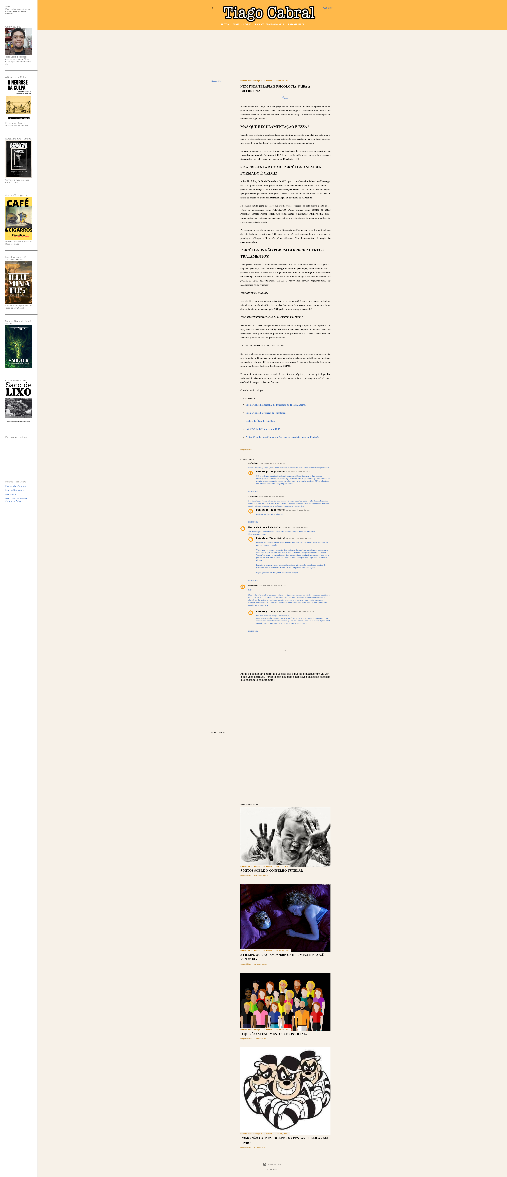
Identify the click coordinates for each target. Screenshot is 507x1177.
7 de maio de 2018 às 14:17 (298, 472)
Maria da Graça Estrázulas (264, 527)
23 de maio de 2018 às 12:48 (271, 497)
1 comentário (259, 1148)
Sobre (236, 24)
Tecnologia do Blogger (274, 1164)
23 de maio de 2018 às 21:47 (298, 510)
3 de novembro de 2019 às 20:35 (300, 612)
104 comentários (261, 875)
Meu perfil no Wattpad (15, 490)
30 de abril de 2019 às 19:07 (299, 538)
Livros (247, 24)
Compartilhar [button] (216, 81)
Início (225, 24)
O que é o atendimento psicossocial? (273, 1033)
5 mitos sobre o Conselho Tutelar (271, 870)
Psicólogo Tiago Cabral (270, 472)
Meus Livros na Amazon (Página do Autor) (16, 500)
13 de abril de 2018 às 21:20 (272, 464)
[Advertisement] (272, 54)
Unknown (253, 586)
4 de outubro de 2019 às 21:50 (272, 586)
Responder (253, 491)
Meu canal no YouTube (15, 486)
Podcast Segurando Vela (269, 24)
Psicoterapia (296, 24)
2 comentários (260, 1039)
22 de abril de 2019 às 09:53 (295, 527)
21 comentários (260, 964)
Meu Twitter (11, 494)
